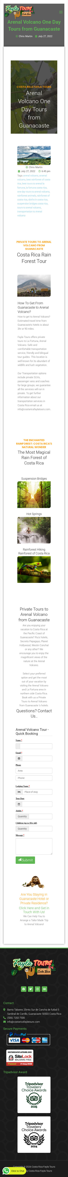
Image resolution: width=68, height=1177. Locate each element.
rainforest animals (26, 195)
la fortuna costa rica (36, 187)
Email (18, 753)
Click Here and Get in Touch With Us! (34, 910)
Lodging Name (22, 786)
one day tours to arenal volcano (33, 191)
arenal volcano (30, 175)
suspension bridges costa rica (32, 203)
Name (18, 740)
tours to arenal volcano (29, 207)
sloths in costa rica (38, 199)
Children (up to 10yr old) (26, 823)
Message (19, 835)
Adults (18, 811)
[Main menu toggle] (61, 12)
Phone (18, 765)
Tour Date (20, 798)
